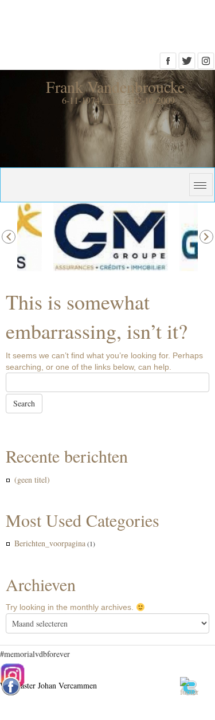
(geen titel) (32, 479)
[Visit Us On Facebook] (167, 63)
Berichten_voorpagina (49, 543)
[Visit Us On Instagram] (205, 63)
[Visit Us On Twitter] (186, 63)
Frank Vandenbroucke (115, 86)
